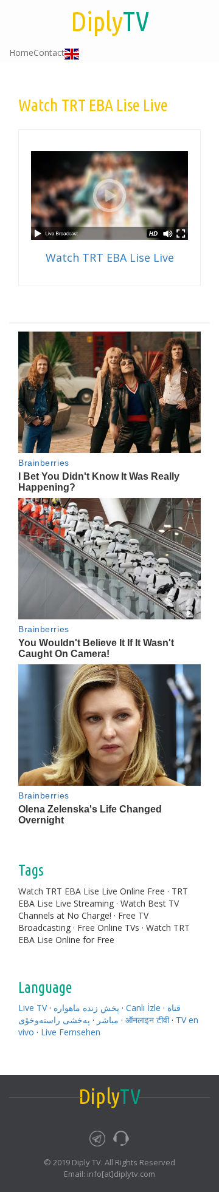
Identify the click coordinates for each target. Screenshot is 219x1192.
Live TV (32, 1007)
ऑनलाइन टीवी (147, 1020)
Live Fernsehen (70, 1032)
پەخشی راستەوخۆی (54, 1020)
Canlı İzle (143, 1007)
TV (110, 20)
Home (21, 52)
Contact (48, 52)
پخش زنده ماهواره (86, 1007)
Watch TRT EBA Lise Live (110, 257)
